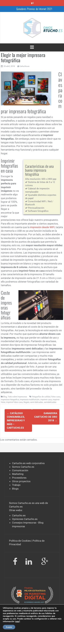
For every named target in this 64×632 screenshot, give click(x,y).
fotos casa (55, 397)
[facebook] (15, 562)
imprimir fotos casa (14, 402)
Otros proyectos (21, 481)
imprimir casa (46, 399)
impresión (35, 227)
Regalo (26, 402)
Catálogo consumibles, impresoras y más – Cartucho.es (16, 420)
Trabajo (16, 484)
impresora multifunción (29, 399)
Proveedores (19, 477)
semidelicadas (50, 402)
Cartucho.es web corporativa (28, 463)
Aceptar (9, 627)
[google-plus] (44, 562)
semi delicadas (36, 402)
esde (46, 227)
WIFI (52, 227)
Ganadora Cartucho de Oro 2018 (45, 417)
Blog (5, 397)
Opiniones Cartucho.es (25, 519)
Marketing (18, 473)
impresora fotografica (10, 399)
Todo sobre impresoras (17, 397)
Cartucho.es (24, 66)
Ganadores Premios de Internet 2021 (34, 9)
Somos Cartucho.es (23, 466)
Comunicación (20, 470)
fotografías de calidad (41, 397)
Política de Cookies (20, 540)
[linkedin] (29, 562)
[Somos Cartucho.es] (32, 27)
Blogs (15, 488)
